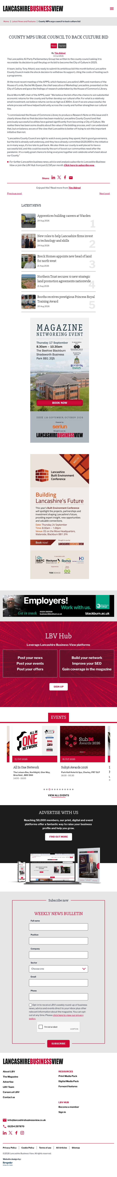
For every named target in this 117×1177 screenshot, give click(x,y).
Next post (104, 193)
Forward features (67, 1086)
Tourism (62, 45)
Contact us (9, 1097)
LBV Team (8, 1087)
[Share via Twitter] (59, 177)
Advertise (8, 1081)
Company (35, 948)
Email (33, 976)
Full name (35, 920)
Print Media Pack (67, 1076)
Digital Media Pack (68, 1081)
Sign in (62, 1112)
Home (6, 21)
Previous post (14, 193)
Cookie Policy (27, 1147)
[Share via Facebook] (65, 177)
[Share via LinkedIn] (53, 177)
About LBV (9, 1071)
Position (34, 934)
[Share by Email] (71, 177)
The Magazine (10, 1076)
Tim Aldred (60, 53)
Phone (34, 990)
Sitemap (76, 1147)
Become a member (68, 1107)
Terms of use (45, 1147)
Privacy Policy (10, 1147)
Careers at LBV (11, 1092)
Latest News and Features (24, 21)
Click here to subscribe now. (79, 165)
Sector (34, 962)
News (53, 45)
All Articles (61, 1147)
